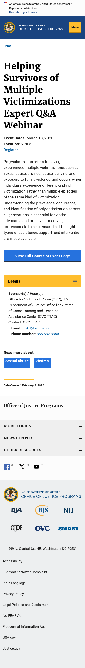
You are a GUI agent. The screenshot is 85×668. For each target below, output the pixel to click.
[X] (23, 468)
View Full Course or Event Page (42, 256)
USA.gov (9, 637)
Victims (42, 361)
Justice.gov (11, 648)
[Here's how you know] (42, 8)
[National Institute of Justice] (68, 514)
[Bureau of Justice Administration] (16, 513)
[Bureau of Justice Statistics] (42, 516)
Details (14, 281)
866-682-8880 (48, 334)
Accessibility (12, 561)
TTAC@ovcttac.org (37, 328)
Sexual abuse (17, 361)
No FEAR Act (12, 616)
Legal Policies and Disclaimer (25, 605)
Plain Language (14, 583)
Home (7, 46)
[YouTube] (38, 468)
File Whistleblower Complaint (25, 572)
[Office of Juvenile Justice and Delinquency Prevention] (16, 532)
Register (11, 150)
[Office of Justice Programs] (9, 27)
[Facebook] (9, 468)
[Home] (42, 27)
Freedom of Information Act (24, 627)
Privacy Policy (13, 594)
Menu (75, 27)
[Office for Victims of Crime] (42, 531)
